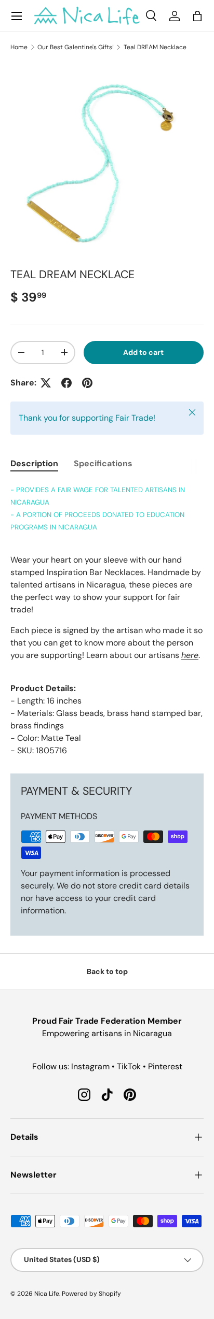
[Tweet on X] (45, 382)
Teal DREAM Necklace (155, 47)
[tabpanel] (107, 620)
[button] (197, 16)
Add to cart (143, 352)
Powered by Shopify (91, 1293)
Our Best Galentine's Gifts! (75, 47)
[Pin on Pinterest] (87, 382)
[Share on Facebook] (66, 382)
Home (19, 47)
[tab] (34, 463)
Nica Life (46, 1293)
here (189, 655)
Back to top (107, 971)
